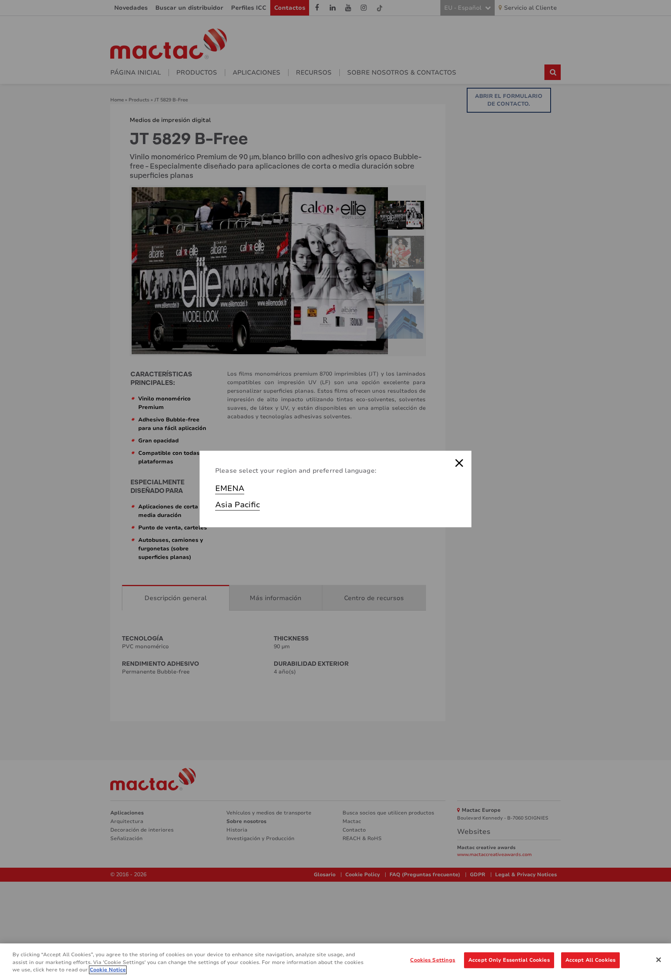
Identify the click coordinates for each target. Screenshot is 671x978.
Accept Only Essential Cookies (509, 959)
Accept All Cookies (590, 959)
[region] (335, 960)
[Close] (658, 959)
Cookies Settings (432, 959)
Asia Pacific (237, 504)
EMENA (229, 488)
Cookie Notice (108, 969)
